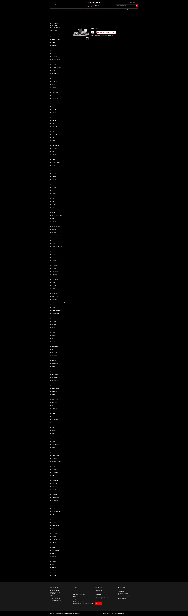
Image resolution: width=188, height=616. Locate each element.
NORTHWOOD (55, 419)
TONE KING (54, 533)
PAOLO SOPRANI (55, 444)
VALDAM (54, 542)
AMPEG (53, 70)
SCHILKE (54, 489)
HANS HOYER (55, 279)
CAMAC (53, 140)
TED (53, 528)
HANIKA (53, 277)
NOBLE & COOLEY (56, 411)
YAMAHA (54, 570)
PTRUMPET (54, 458)
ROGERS (54, 464)
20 (86, 19)
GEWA (53, 243)
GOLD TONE (54, 257)
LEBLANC (54, 324)
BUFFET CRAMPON (56, 101)
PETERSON (54, 450)
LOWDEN (54, 335)
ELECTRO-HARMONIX (56, 196)
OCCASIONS (54, 25)
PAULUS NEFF (55, 447)
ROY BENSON (55, 469)
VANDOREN (54, 103)
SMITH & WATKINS (56, 500)
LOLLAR (53, 330)
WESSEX (54, 561)
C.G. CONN (54, 148)
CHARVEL (54, 151)
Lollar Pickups (95, 28)
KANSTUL (54, 307)
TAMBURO (54, 522)
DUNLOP (54, 187)
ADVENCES (54, 45)
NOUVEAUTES (55, 23)
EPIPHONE (54, 198)
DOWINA (54, 184)
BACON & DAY (55, 92)
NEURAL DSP (55, 408)
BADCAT (54, 95)
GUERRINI (54, 268)
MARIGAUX (54, 352)
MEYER (53, 115)
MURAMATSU (55, 399)
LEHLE (53, 327)
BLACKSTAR (54, 126)
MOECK (53, 385)
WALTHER (54, 553)
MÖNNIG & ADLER (56, 39)
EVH (53, 207)
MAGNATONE (55, 346)
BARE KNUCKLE (55, 98)
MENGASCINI (55, 369)
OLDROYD (54, 430)
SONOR (53, 508)
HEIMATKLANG (55, 159)
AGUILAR (54, 53)
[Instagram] (53, 4)
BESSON (54, 123)
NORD (53, 416)
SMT (53, 505)
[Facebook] (51, 4)
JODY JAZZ (54, 112)
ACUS (53, 34)
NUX (53, 422)
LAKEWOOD (54, 318)
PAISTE (53, 441)
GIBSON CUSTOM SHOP (57, 246)
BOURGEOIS (54, 134)
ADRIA (53, 42)
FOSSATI (54, 221)
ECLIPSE (54, 193)
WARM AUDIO (55, 559)
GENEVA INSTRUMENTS (57, 237)
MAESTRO (54, 344)
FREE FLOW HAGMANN (57, 461)
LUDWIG (53, 341)
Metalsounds (55, 377)
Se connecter (133, 10)
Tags (51, 18)
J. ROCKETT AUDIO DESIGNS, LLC (59, 302)
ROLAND (54, 466)
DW (52, 190)
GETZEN (54, 240)
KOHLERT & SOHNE (56, 310)
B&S (53, 137)
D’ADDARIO (54, 109)
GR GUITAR (54, 265)
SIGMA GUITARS (55, 497)
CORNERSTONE (55, 168)
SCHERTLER (54, 486)
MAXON (53, 366)
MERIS (53, 371)
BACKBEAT (54, 90)
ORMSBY (54, 438)
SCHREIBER (54, 494)
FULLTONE (54, 232)
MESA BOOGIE (55, 374)
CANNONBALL (55, 143)
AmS (53, 76)
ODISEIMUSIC (55, 425)
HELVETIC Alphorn (56, 162)
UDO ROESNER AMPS (56, 539)
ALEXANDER (54, 56)
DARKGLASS (54, 170)
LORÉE (53, 332)
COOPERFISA (55, 157)
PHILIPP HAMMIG (55, 452)
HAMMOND (54, 274)
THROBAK (54, 531)
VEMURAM (54, 545)
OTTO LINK (54, 117)
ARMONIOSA (54, 81)
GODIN (53, 254)
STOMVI (53, 514)
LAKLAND (54, 321)
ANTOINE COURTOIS (56, 67)
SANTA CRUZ (55, 480)
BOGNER (54, 129)
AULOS (53, 84)
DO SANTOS (54, 182)
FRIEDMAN (54, 229)
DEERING (54, 173)
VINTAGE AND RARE (56, 27)
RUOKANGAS (55, 472)
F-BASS (53, 210)
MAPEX (53, 349)
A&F (53, 48)
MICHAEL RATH (55, 380)
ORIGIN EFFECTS (55, 436)
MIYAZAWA (54, 383)
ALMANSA (54, 62)
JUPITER (54, 304)
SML (53, 503)
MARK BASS (54, 355)
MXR (53, 405)
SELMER (54, 106)
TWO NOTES (54, 536)
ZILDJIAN (54, 575)
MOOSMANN (54, 391)
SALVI (53, 475)
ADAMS (53, 36)
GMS (53, 251)
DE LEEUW (54, 176)
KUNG (53, 316)
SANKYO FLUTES (55, 478)
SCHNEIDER (54, 492)
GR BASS (54, 260)
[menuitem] (63, 10)
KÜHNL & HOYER (55, 313)
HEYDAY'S (54, 282)
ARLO (53, 78)
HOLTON (54, 288)
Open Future (113, 613)
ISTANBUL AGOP (55, 296)
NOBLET (54, 413)
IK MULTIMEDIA (55, 293)
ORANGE (54, 433)
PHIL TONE (54, 120)
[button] (92, 32)
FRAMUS (54, 224)
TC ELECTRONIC (55, 525)
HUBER (53, 165)
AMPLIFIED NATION (56, 73)
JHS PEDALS (54, 299)
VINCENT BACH (55, 550)
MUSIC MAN (54, 402)
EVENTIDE (54, 204)
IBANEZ (53, 291)
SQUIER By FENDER (56, 511)
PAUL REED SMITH (56, 455)
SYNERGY (54, 517)
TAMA (53, 519)
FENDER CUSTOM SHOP (57, 215)
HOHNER (54, 285)
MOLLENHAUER (55, 388)
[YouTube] (55, 4)
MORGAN (54, 394)
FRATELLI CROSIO (56, 226)
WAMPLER (54, 556)
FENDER (53, 212)
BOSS (53, 131)
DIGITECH (54, 179)
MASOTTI (54, 360)
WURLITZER (54, 567)
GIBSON (53, 249)
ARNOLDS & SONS (56, 59)
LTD (52, 338)
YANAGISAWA (55, 572)
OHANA (53, 427)
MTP (53, 397)
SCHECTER (54, 483)
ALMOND (54, 64)
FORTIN (53, 218)
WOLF (53, 564)
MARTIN (53, 358)
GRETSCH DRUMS (56, 263)
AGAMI (53, 50)
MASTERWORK (55, 363)
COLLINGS (54, 154)
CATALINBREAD (55, 145)
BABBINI (54, 87)
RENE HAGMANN (55, 271)
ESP (53, 201)
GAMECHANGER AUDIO (57, 235)
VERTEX (54, 547)
